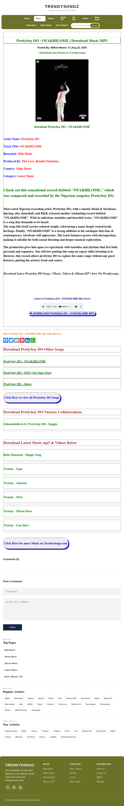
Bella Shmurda (21, 710)
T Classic (45, 731)
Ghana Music (46, 25)
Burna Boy (19, 698)
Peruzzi (42, 737)
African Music (62, 25)
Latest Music (25, 176)
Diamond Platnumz (68, 737)
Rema (97, 698)
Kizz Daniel (85, 698)
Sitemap (100, 782)
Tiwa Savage (91, 704)
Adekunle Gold (11, 731)
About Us (101, 769)
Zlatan (51, 698)
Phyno (39, 704)
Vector (67, 731)
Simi (21, 704)
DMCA (99, 777)
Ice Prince (31, 737)
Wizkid (30, 704)
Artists (73, 777)
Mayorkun (108, 698)
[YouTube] (20, 787)
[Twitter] (14, 787)
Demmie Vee (87, 731)
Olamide (50, 704)
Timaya (8, 737)
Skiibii (112, 731)
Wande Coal (76, 704)
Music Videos (76, 769)
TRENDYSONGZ (62, 6)
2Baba (7, 698)
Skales (24, 731)
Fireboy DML (71, 698)
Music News (75, 782)
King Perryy (101, 731)
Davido (41, 698)
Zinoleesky (36, 710)
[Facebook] (7, 787)
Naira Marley (10, 704)
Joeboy (31, 698)
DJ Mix (73, 773)
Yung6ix (53, 737)
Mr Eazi (8, 710)
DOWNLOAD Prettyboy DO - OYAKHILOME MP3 (63, 313)
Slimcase (18, 737)
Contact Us (101, 773)
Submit (12, 627)
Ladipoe (57, 731)
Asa (75, 731)
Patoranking (105, 704)
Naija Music (31, 25)
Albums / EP (48, 782)
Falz (60, 698)
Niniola (34, 731)
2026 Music (25, 154)
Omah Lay (63, 704)
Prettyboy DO (30, 139)
